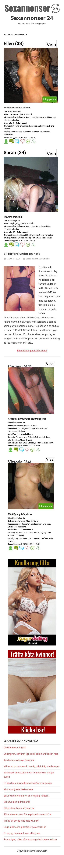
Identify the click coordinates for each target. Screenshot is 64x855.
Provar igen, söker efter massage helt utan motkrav (30, 839)
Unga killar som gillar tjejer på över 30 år (25, 827)
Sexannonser (32, 259)
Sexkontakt (44, 259)
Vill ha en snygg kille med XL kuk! (21, 820)
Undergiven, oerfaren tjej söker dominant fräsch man (31, 753)
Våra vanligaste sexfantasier (18, 789)
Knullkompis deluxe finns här (19, 760)
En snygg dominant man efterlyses (22, 833)
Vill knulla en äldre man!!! (17, 801)
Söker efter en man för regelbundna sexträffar (27, 814)
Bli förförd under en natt (22, 254)
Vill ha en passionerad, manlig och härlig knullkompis (32, 766)
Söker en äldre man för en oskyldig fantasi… (27, 795)
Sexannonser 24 (32, 18)
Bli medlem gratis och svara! (32, 350)
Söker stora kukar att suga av (19, 808)
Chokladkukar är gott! (15, 747)
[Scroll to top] (58, 849)
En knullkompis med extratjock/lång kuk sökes (28, 783)
